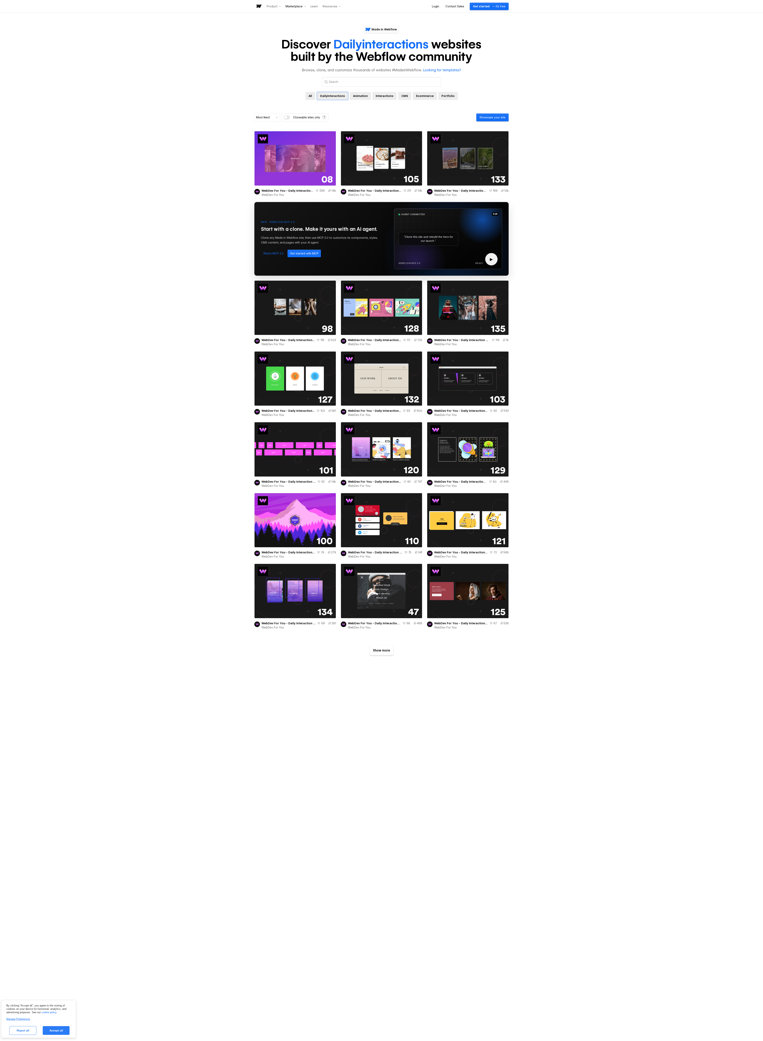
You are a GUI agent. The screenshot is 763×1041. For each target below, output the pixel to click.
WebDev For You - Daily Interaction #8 (287, 190)
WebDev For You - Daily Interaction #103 (461, 410)
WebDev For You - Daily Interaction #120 (375, 481)
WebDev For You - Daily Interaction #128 (375, 340)
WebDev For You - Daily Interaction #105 (375, 190)
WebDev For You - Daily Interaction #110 (375, 552)
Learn (314, 6)
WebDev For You (272, 194)
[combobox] (267, 117)
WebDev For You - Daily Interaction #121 (461, 552)
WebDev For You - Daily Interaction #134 (288, 623)
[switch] (287, 117)
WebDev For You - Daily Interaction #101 (288, 481)
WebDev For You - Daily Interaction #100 (288, 552)
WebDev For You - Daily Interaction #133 (460, 190)
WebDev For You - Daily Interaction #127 (288, 410)
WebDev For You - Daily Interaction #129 (460, 481)
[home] (259, 6)
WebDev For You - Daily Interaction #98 (288, 340)
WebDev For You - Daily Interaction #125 (461, 623)
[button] (273, 6)
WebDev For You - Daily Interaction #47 (374, 623)
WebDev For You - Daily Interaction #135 (462, 340)
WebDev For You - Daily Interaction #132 (374, 410)
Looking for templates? (442, 70)
